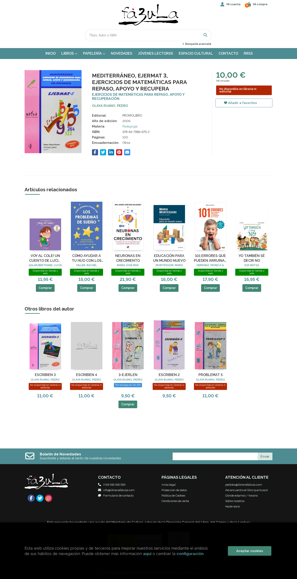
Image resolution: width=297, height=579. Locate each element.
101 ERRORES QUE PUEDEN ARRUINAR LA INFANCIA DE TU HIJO (210, 258)
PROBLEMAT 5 (211, 375)
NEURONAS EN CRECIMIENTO (127, 258)
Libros (68, 53)
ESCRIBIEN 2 (169, 375)
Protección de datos (174, 490)
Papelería (93, 53)
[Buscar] (205, 35)
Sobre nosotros (234, 501)
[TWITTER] (39, 498)
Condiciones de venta (175, 501)
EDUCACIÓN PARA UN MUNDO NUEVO (169, 258)
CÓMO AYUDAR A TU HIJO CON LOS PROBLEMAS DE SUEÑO (87, 258)
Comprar (45, 288)
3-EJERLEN (127, 375)
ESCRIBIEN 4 (86, 375)
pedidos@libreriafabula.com (243, 484)
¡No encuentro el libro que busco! (246, 490)
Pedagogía (129, 126)
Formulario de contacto (118, 495)
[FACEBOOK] (31, 498)
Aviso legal (169, 484)
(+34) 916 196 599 (114, 484)
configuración (190, 553)
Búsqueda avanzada (198, 43)
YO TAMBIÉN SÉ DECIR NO (252, 258)
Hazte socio (232, 506)
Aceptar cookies (249, 551)
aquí (147, 553)
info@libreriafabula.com (119, 490)
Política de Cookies (173, 495)
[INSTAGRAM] (48, 498)
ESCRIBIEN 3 (45, 375)
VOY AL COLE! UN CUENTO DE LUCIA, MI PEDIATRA (45, 258)
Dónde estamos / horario (241, 495)
